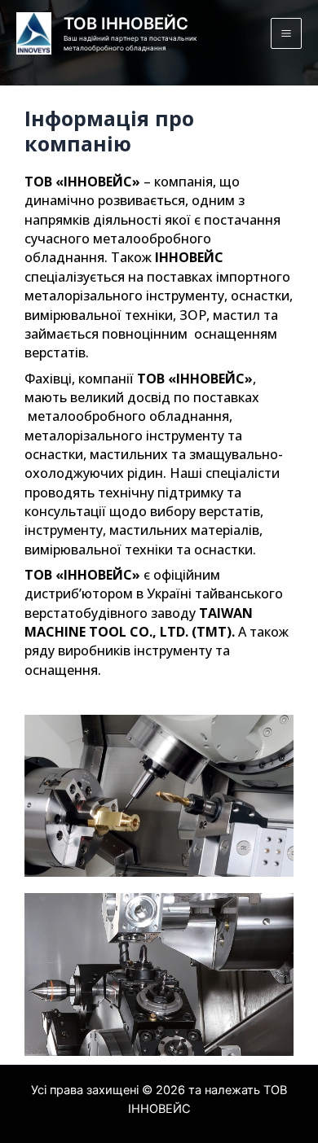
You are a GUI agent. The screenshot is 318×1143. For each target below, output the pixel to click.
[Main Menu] (286, 33)
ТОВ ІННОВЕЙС (126, 23)
